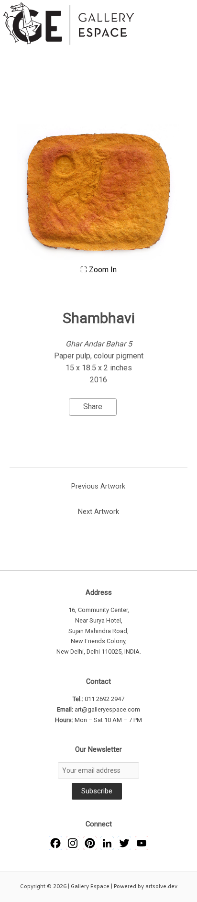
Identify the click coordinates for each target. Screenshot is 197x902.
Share (92, 406)
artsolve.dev (161, 886)
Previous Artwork (98, 486)
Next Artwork (98, 511)
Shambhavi (99, 318)
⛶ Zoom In (98, 269)
